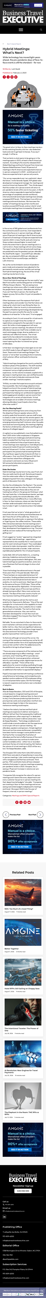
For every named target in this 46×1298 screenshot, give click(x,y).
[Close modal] (42, 1291)
